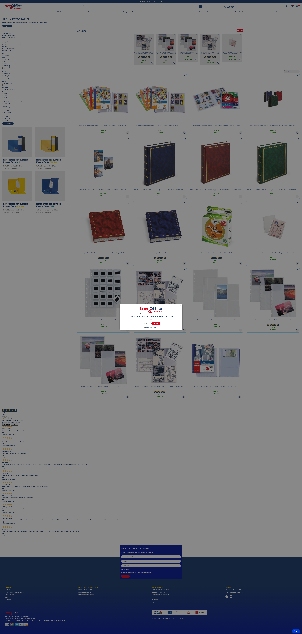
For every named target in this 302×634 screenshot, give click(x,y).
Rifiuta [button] (146, 323)
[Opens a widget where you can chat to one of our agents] (296, 631)
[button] (151, 327)
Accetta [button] (156, 323)
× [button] (180, 305)
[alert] (151, 317)
